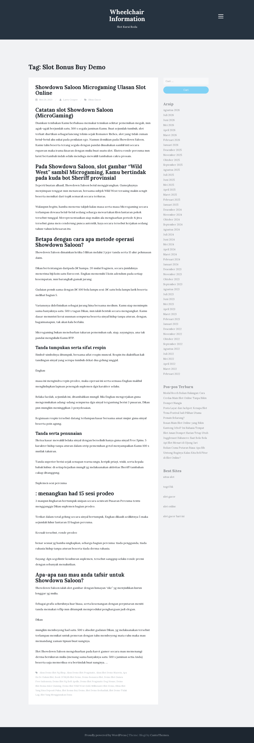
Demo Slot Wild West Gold (76, 685)
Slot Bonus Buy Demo (73, 690)
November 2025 (172, 155)
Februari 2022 (171, 373)
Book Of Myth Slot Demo (68, 677)
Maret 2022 (170, 368)
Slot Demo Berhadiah (97, 690)
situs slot (168, 477)
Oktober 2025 (171, 160)
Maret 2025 (170, 194)
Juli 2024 (168, 234)
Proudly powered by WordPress (106, 735)
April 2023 (169, 309)
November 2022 (172, 334)
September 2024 (172, 224)
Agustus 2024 (171, 229)
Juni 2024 (169, 239)
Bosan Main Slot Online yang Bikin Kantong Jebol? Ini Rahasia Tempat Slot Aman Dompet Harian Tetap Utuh (185, 428)
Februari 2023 (171, 319)
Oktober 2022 (171, 339)
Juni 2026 (169, 120)
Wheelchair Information (127, 15)
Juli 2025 (168, 174)
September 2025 (173, 164)
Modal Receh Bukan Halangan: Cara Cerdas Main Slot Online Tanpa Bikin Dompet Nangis (184, 398)
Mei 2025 (168, 184)
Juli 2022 (168, 353)
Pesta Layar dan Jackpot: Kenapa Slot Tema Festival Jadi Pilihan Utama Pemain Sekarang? (185, 413)
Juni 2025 (169, 179)
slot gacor (169, 496)
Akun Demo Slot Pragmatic (81, 672)
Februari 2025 (171, 199)
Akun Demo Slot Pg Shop (53, 672)
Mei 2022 (168, 358)
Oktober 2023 (171, 279)
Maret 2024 (170, 254)
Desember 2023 (172, 269)
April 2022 (169, 363)
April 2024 (169, 249)
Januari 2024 (170, 264)
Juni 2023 (169, 299)
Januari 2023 (170, 324)
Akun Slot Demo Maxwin (109, 672)
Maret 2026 (170, 135)
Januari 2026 (170, 145)
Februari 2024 (171, 259)
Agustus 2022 (171, 348)
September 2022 (172, 344)
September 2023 (172, 284)
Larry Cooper (70, 99)
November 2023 (172, 274)
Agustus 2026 (171, 110)
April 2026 (169, 130)
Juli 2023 (168, 294)
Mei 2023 (168, 304)
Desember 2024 (172, 209)
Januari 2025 (170, 204)
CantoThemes (159, 735)
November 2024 (172, 214)
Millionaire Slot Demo (102, 685)
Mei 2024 (168, 244)
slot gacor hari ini (173, 516)
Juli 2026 (168, 115)
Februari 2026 (171, 140)
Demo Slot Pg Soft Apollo (66, 681)
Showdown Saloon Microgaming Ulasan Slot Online (90, 90)
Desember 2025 (172, 150)
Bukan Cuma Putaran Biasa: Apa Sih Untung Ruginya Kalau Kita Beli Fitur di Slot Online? (185, 452)
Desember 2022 (172, 329)
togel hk (168, 486)
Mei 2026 (168, 125)
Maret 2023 (170, 314)
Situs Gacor (94, 99)
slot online (169, 506)
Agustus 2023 (171, 289)
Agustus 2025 (171, 169)
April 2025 (169, 189)
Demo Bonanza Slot (92, 677)
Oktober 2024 (171, 219)
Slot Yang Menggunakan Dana (56, 694)
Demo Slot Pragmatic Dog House (97, 681)
